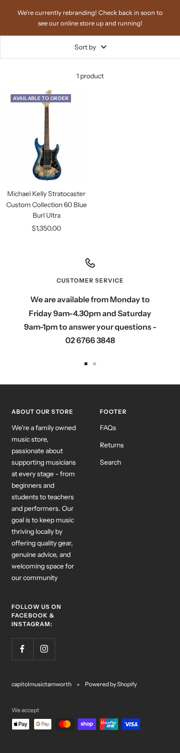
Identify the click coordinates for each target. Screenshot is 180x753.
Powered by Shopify (111, 684)
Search (110, 462)
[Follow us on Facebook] (22, 649)
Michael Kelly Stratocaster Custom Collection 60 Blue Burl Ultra (46, 204)
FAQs (108, 427)
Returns (112, 445)
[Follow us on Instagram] (44, 649)
